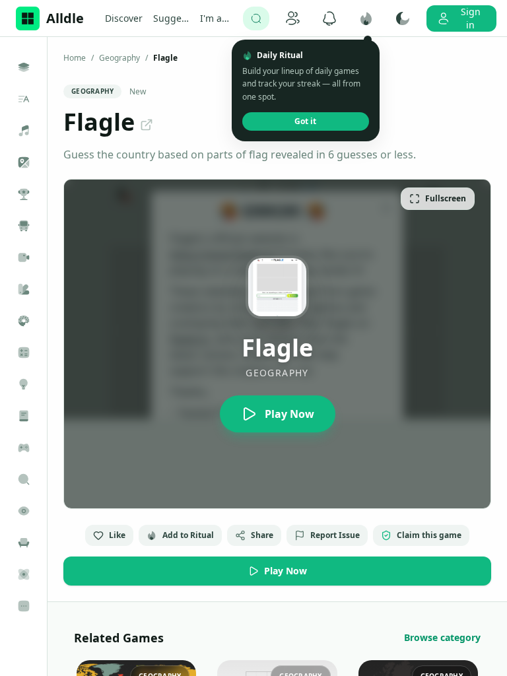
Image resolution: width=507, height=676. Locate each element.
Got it (305, 121)
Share (262, 535)
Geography (119, 58)
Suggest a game (171, 18)
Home (74, 58)
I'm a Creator (216, 18)
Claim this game (429, 535)
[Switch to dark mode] (403, 18)
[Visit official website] (146, 124)
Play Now (285, 570)
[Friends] (293, 18)
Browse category (442, 637)
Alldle (65, 18)
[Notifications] (329, 18)
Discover (124, 18)
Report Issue (335, 535)
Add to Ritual (188, 535)
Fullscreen (445, 198)
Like (117, 535)
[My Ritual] (366, 18)
